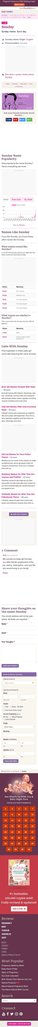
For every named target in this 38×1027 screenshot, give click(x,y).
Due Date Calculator (10, 975)
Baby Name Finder (9, 968)
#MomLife (6, 934)
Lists (24, 17)
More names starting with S (18, 1024)
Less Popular (10, 719)
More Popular (17, 717)
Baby (4, 926)
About (4, 942)
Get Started (4, 15)
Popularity (15, 84)
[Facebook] (8, 1014)
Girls (21, 707)
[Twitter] (12, 1014)
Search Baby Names (11, 761)
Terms (4, 951)
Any (6, 707)
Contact (5, 945)
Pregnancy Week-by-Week (13, 965)
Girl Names (16, 771)
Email (4, 633)
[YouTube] (3, 1014)
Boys (14, 707)
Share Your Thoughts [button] (19, 514)
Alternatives (24, 84)
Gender (5, 704)
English (29, 39)
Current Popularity (11, 714)
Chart (5, 199)
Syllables (8, 750)
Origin (5, 723)
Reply (5, 572)
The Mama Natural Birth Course (15, 989)
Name (4, 624)
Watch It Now (19, 5)
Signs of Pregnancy (10, 972)
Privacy (4, 948)
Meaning (6, 731)
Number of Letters (10, 739)
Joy (4, 562)
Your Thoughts (8, 641)
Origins (29, 17)
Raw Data (16, 199)
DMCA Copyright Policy (11, 954)
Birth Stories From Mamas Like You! (17, 979)
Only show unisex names (13, 710)
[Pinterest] (21, 1014)
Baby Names (7, 11)
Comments (19, 86)
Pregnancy (7, 923)
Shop (4, 937)
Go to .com (27, 8)
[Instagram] (16, 1014)
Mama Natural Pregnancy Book (15, 986)
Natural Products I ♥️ (11, 982)
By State (28, 199)
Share (8, 84)
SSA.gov (22, 225)
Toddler (5, 930)
